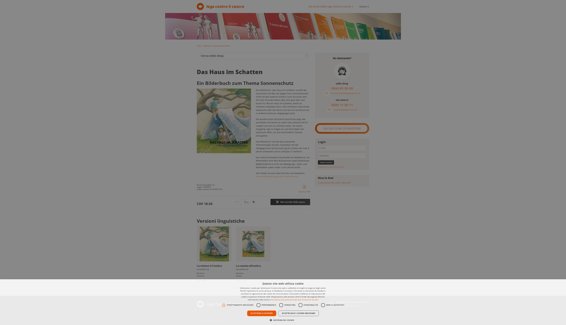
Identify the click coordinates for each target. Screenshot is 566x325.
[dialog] (283, 302)
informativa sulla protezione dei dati (285, 299)
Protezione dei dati (310, 299)
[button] (283, 319)
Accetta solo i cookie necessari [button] (298, 313)
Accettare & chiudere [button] (262, 313)
